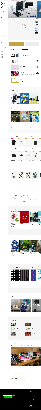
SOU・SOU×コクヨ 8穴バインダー (35, 160)
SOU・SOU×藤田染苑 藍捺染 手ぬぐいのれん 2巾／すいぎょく (21, 180)
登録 (14, 395)
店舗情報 (5, 399)
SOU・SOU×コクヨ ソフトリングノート (35, 148)
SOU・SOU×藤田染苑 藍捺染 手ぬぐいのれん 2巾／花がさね (28, 180)
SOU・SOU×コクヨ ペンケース (14, 160)
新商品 (4, 11)
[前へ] (15, 313)
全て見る (32, 136)
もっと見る (24, 201)
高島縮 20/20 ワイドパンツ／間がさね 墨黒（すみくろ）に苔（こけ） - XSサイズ (16, 199)
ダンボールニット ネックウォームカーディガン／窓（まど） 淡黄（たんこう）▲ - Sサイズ (34, 199)
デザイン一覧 (32, 267)
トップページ (4, 9)
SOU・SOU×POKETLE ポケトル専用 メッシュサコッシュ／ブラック (14, 180)
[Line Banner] (7, 397)
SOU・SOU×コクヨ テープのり (21, 160)
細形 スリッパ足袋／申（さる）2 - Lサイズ (25, 199)
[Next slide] (36, 36)
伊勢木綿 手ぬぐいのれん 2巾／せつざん (35, 180)
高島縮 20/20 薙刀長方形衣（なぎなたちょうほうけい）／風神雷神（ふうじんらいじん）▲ (14, 148)
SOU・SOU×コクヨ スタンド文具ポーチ (21, 148)
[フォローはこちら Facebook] (6, 404)
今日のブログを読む (25, 49)
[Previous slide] (23, 36)
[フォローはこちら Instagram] (3, 404)
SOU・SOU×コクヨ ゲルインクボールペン (28, 148)
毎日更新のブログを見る (6, 400)
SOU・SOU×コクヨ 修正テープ (28, 160)
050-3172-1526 (32, 405)
